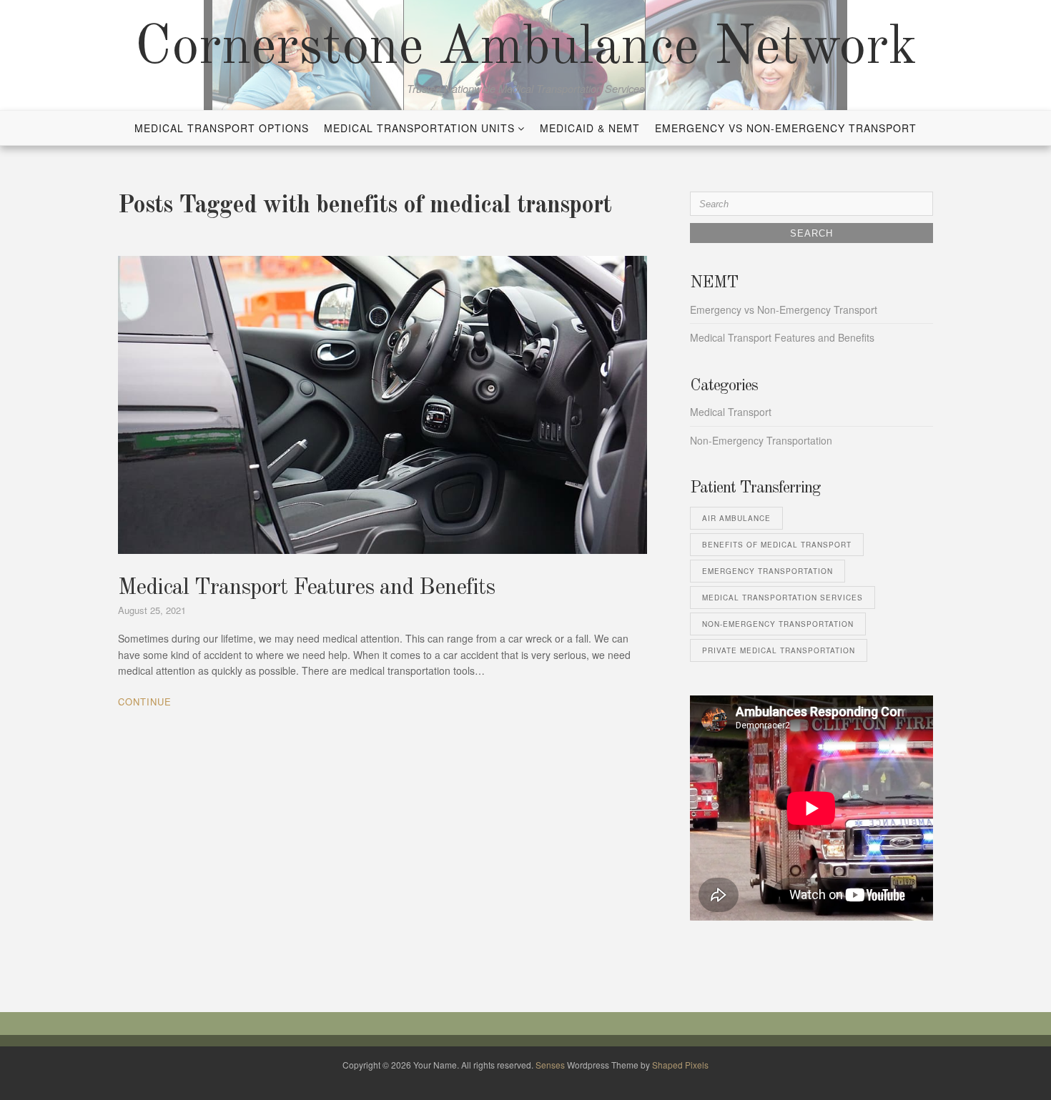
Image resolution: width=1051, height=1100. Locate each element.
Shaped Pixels (680, 1065)
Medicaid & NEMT (590, 128)
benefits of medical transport (777, 545)
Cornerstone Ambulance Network (526, 48)
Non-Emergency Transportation (761, 440)
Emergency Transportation (767, 571)
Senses (550, 1065)
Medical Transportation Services (782, 598)
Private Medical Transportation (778, 650)
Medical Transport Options (221, 128)
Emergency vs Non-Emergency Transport (786, 128)
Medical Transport (730, 412)
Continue (145, 701)
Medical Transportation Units (419, 128)
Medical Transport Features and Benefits (306, 588)
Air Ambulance (736, 518)
